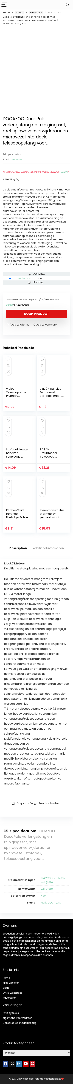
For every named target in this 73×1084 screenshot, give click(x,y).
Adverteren (9, 998)
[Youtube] (26, 1064)
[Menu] (4, 5)
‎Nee (43, 895)
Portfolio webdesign (45, 1078)
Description (18, 548)
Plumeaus (36, 12)
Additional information (48, 548)
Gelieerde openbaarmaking (19, 1023)
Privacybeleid (11, 1013)
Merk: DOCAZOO (51, 902)
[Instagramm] (19, 1064)
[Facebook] (5, 1064)
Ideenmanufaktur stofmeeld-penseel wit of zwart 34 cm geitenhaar (52, 517)
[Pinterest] (32, 1064)
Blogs (6, 988)
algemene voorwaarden (17, 1018)
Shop (19, 12)
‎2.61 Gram (47, 889)
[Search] (67, 5)
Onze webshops (12, 993)
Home (6, 12)
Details (64, 171)
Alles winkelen (11, 983)
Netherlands (25, 278)
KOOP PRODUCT (36, 314)
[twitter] (12, 1064)
